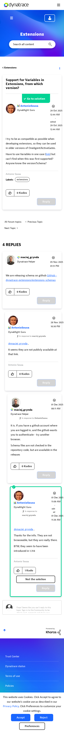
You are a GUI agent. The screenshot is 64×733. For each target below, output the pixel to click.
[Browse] (13, 18)
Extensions (10, 67)
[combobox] (32, 44)
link (48, 154)
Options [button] (59, 68)
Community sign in (49, 18)
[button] (20, 717)
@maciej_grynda (18, 343)
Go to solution (36, 98)
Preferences (32, 726)
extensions (22, 179)
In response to (32, 336)
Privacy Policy (11, 706)
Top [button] (4, 630)
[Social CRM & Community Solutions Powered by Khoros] (53, 631)
